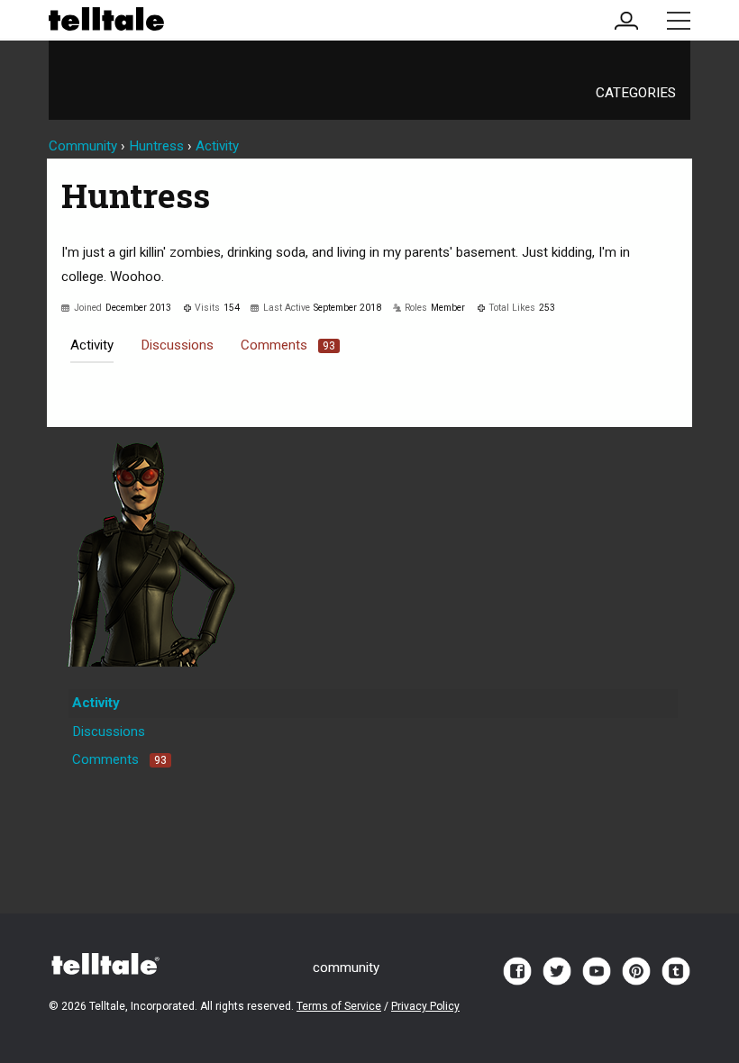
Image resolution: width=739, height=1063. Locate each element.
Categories (636, 93)
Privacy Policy (425, 1006)
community (346, 967)
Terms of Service (339, 1006)
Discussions (177, 345)
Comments (288, 345)
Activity (92, 345)
